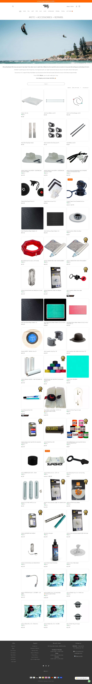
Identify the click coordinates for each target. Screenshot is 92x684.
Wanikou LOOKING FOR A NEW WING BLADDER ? (54, 260)
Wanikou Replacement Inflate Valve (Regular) (52, 290)
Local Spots (13, 661)
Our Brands (13, 652)
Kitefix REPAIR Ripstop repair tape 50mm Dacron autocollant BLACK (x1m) (76, 443)
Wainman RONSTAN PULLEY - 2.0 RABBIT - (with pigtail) (31, 593)
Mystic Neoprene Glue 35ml (26, 410)
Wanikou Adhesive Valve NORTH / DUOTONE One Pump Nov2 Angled (54, 171)
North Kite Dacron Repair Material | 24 (51, 231)
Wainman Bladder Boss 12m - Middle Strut (29, 623)
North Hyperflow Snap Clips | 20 (50, 351)
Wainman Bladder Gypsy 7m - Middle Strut (75, 592)
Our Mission (13, 650)
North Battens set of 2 (71, 142)
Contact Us (34, 646)
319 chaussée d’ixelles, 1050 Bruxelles (57, 646)
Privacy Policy (35, 654)
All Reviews (13, 657)
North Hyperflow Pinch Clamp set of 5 (51, 142)
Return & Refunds (35, 652)
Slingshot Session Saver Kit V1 (50, 201)
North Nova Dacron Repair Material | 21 (29, 322)
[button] (13, 6)
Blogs (13, 648)
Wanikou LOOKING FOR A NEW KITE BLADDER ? (76, 260)
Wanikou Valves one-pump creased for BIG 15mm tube (77, 533)
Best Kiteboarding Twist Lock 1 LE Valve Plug (75, 472)
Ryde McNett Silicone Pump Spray (50, 562)
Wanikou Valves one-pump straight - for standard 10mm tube (55, 503)
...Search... (46, 83)
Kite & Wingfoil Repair (35, 659)
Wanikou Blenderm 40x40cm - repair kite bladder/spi (31, 379)
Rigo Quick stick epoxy (48, 533)
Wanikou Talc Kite (24, 113)
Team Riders (13, 654)
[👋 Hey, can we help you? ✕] (90, 682)
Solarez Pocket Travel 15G (49, 442)
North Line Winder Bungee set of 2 (74, 113)
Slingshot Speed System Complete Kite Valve (75, 201)
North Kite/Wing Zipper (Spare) (27, 142)
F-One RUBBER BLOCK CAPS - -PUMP (29, 472)
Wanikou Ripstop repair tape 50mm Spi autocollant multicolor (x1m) (31, 443)
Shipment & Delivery (34, 648)
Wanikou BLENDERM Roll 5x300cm (28, 533)
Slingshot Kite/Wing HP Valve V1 (27, 201)
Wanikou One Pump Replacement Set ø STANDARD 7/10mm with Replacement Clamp (77, 171)
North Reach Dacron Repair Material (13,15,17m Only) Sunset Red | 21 (77, 323)
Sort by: (69, 87)
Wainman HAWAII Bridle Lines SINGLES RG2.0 (30, 562)
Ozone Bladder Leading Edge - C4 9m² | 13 (52, 410)
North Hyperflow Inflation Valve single (74, 290)
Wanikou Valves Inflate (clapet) (72, 562)
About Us (13, 646)
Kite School (13, 659)
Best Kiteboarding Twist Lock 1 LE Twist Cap (30, 260)
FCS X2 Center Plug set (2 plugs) (73, 623)
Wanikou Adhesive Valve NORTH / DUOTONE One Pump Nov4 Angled (31, 171)
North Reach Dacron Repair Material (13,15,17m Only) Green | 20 (54, 323)
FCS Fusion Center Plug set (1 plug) (74, 410)
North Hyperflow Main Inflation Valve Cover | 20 (76, 351)
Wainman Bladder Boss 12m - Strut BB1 (52, 623)
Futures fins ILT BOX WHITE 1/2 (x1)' (28, 502)
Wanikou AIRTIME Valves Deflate (73, 502)
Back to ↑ (46, 671)
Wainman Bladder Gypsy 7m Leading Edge (52, 592)
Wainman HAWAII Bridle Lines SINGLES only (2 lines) (31, 290)
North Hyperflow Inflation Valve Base (74, 231)
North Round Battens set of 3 (50, 113)
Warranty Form (35, 650)
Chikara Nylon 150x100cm (72, 379)
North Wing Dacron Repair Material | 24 (29, 231)
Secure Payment (34, 657)
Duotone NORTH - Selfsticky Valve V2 (28, 351)
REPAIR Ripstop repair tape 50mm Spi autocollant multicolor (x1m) (53, 380)
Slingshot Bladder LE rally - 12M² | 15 (51, 472)
